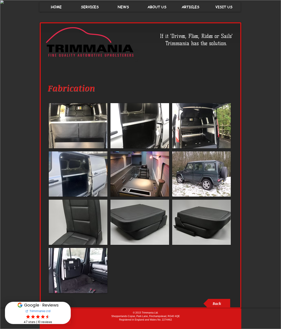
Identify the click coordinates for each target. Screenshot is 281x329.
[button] (78, 125)
